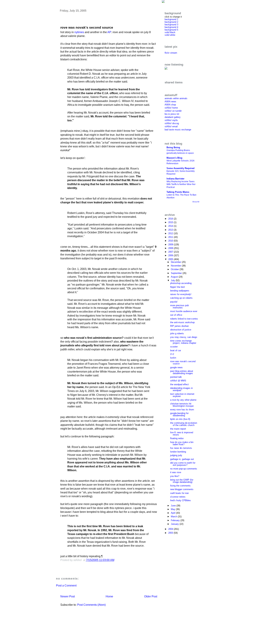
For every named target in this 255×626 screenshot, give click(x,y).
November (176, 265)
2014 (171, 226)
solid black (170, 32)
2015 (171, 222)
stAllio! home (171, 107)
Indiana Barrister (175, 178)
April (173, 513)
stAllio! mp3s (171, 120)
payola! (173, 301)
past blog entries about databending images (181, 372)
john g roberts (177, 333)
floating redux (177, 438)
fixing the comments (180, 485)
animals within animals (176, 98)
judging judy (176, 455)
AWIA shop (170, 104)
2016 (171, 218)
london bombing (178, 451)
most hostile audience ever (183, 311)
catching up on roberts (181, 298)
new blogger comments (181, 489)
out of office (176, 315)
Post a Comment (66, 585)
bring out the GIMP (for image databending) (181, 480)
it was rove (175, 472)
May (173, 509)
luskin (173, 357)
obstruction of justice (180, 329)
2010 (171, 240)
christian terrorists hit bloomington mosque (182, 404)
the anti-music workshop (182, 322)
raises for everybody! (180, 294)
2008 (171, 248)
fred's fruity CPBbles (180, 500)
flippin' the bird (177, 287)
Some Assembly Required (180, 168)
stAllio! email (171, 126)
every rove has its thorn (182, 409)
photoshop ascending (181, 283)
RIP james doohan (179, 326)
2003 (171, 533)
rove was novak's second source (86, 27)
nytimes (79, 32)
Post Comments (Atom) (91, 604)
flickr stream (171, 52)
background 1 (171, 19)
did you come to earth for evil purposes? (182, 463)
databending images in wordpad (181, 389)
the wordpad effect (179, 384)
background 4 (171, 27)
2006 (171, 255)
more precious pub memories (179, 306)
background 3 (171, 24)
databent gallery (173, 117)
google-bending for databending (179, 414)
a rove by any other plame (183, 400)
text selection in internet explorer (182, 395)
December (176, 262)
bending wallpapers (179, 290)
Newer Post (67, 596)
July (173, 280)
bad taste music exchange (178, 129)
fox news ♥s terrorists (181, 448)
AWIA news (170, 101)
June (173, 505)
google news (176, 367)
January (175, 524)
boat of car (175, 350)
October (175, 269)
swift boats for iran (179, 493)
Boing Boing (173, 147)
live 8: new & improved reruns (181, 433)
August (175, 276)
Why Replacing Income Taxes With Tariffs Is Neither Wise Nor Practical (181, 184)
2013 (171, 229)
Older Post (150, 596)
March (174, 516)
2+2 (172, 354)
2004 (171, 529)
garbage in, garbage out (182, 459)
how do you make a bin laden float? (181, 443)
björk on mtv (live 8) (180, 419)
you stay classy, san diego (183, 337)
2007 (171, 252)
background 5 (171, 29)
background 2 (171, 22)
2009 (171, 244)
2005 (171, 259)
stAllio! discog (172, 123)
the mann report (178, 429)
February (175, 520)
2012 (171, 233)
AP (109, 32)
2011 (171, 237)
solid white (170, 35)
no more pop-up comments (183, 468)
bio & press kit (172, 114)
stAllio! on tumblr (173, 111)
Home (109, 596)
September (176, 273)
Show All (195, 202)
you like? (174, 476)
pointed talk (176, 377)
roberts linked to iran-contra (184, 318)
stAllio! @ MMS (178, 380)
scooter (174, 346)
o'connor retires (177, 496)
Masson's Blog (174, 158)
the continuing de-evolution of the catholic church (183, 424)
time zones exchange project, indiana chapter (183, 341)
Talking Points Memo (178, 192)
